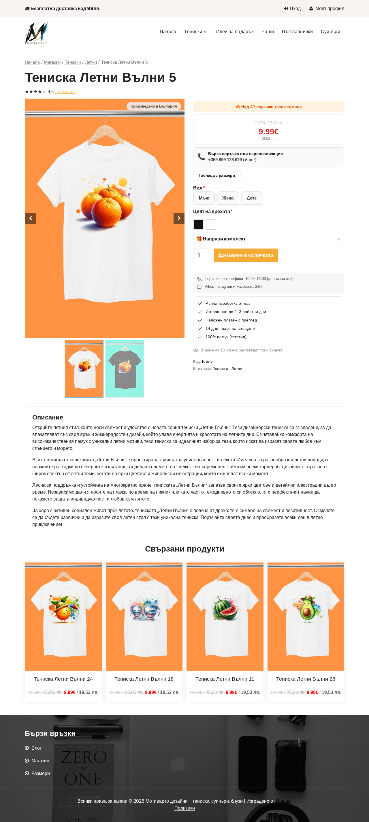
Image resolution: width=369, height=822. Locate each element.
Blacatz (283, 801)
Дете (252, 198)
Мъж (204, 198)
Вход (295, 8)
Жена (228, 198)
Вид (197, 188)
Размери (40, 773)
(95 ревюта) (65, 91)
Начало (32, 62)
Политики (184, 808)
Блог (36, 748)
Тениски (73, 62)
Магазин (52, 62)
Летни (91, 62)
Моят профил (329, 8)
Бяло (211, 224)
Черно (198, 224)
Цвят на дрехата (211, 211)
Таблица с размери (217, 175)
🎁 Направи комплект (221, 239)
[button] (268, 239)
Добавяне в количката (246, 255)
